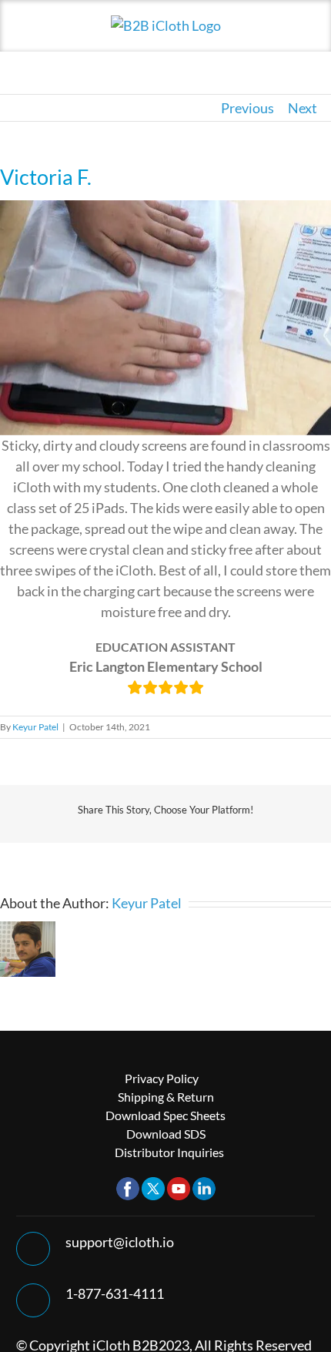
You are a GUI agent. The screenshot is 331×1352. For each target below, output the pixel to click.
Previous (247, 107)
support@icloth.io (119, 1241)
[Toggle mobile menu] (302, 39)
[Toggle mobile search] (274, 39)
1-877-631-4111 (114, 1293)
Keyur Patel (35, 727)
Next (302, 107)
